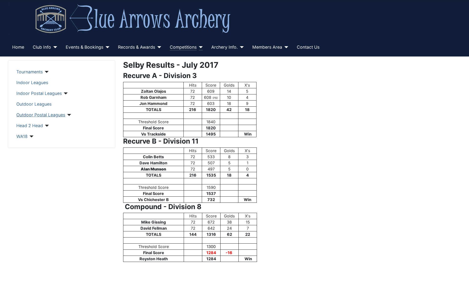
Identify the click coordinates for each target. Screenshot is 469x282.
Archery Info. (224, 47)
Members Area (267, 47)
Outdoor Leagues (34, 104)
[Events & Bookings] (106, 47)
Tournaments (29, 71)
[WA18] (31, 136)
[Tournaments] (46, 72)
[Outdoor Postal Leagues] (68, 115)
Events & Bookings (84, 47)
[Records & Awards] (158, 47)
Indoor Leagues (32, 82)
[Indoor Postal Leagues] (65, 93)
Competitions (183, 47)
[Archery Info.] (241, 47)
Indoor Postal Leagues (39, 93)
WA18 (22, 136)
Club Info (42, 47)
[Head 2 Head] (46, 126)
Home (18, 47)
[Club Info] (54, 47)
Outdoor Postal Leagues (40, 114)
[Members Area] (285, 47)
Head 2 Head (29, 125)
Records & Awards (136, 47)
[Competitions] (200, 47)
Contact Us (308, 47)
